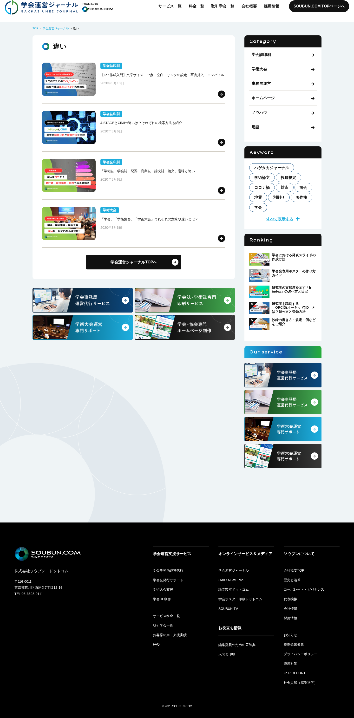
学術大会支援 (163, 589)
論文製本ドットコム (233, 589)
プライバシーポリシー (300, 654)
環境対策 (290, 664)
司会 (303, 187)
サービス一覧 (170, 6)
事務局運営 (261, 83)
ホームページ (263, 98)
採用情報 (271, 6)
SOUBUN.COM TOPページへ (319, 6)
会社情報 (290, 609)
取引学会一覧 (222, 6)
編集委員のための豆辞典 (237, 645)
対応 (284, 187)
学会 (258, 207)
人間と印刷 (226, 654)
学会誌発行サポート (168, 580)
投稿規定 (288, 178)
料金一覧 (196, 6)
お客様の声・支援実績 (170, 635)
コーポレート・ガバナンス (304, 589)
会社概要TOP (294, 570)
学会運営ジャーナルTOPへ (134, 262)
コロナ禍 (262, 187)
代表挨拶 (290, 599)
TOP (35, 28)
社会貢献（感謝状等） (300, 683)
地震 (258, 197)
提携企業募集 (294, 644)
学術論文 (262, 178)
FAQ (156, 644)
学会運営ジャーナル (56, 28)
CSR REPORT (295, 673)
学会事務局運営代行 (168, 570)
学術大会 (259, 69)
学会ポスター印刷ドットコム (240, 599)
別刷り (279, 197)
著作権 (301, 197)
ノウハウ (259, 113)
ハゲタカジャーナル (271, 168)
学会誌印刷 (261, 54)
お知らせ (290, 635)
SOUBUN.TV (228, 609)
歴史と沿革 (292, 580)
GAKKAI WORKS (231, 580)
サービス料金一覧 (166, 616)
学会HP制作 (162, 599)
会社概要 (249, 6)
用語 (255, 127)
